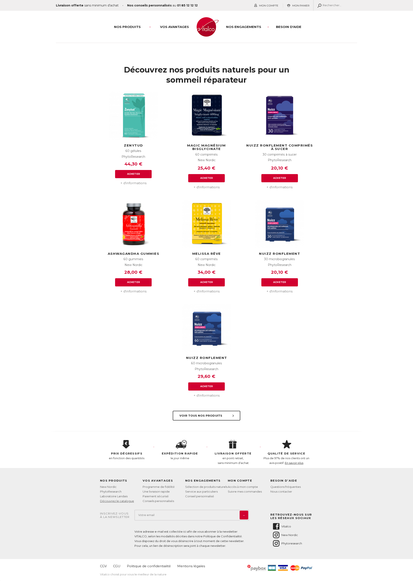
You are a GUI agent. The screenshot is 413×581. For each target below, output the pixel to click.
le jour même (180, 456)
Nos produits (127, 27)
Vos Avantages (174, 27)
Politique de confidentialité (149, 566)
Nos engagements (243, 27)
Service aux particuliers (201, 491)
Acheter (133, 173)
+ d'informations (133, 183)
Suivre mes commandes (245, 491)
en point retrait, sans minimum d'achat (233, 458)
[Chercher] (318, 5)
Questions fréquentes (285, 486)
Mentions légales (191, 566)
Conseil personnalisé (199, 496)
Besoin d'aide (288, 27)
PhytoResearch (111, 491)
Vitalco (286, 526)
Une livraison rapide (156, 491)
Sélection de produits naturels (206, 486)
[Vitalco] (206, 34)
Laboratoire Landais (114, 496)
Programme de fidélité (159, 486)
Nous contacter (281, 491)
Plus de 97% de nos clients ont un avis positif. (286, 458)
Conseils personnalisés (158, 501)
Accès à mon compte (243, 486)
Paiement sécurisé (156, 496)
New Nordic (108, 486)
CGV (103, 566)
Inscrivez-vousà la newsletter (115, 515)
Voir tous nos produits (201, 415)
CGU (116, 566)
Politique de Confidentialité (222, 536)
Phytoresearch (291, 543)
